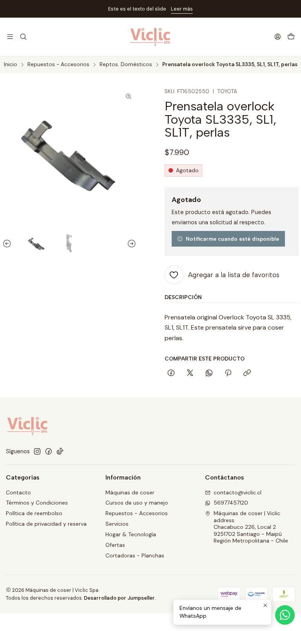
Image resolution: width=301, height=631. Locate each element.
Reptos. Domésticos (126, 64)
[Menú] (10, 37)
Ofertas (115, 544)
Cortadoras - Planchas (134, 555)
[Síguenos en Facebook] (49, 451)
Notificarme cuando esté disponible (232, 239)
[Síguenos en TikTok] (60, 451)
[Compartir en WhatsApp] (209, 373)
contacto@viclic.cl (237, 492)
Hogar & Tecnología (130, 534)
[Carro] (291, 37)
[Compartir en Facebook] (171, 373)
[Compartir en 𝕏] (190, 373)
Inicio (10, 64)
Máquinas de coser (129, 492)
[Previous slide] (8, 244)
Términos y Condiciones (37, 502)
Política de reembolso (34, 513)
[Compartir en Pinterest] (228, 373)
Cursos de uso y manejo (136, 502)
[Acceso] (277, 37)
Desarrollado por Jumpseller (119, 598)
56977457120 (231, 502)
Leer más (182, 8)
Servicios (117, 523)
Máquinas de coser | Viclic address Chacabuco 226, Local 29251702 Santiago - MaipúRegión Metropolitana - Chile (251, 527)
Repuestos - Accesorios (58, 64)
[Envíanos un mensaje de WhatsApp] (285, 615)
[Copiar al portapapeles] (247, 373)
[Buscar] (23, 37)
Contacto (18, 492)
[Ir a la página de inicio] (150, 37)
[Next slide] (130, 244)
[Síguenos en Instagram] (37, 451)
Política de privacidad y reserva (46, 523)
